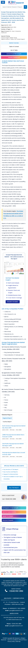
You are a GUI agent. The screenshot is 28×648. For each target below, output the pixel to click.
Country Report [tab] (7, 421)
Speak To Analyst (8, 516)
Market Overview (14, 43)
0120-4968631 (21, 608)
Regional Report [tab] (7, 418)
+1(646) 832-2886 (10, 499)
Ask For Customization (9, 512)
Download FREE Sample (14, 54)
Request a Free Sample (11, 508)
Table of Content (14, 46)
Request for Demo (12, 301)
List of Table (14, 50)
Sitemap (18, 641)
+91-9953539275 (11, 608)
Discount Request (8, 520)
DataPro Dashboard (14, 57)
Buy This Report (14, 488)
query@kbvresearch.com (16, 610)
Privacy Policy (11, 641)
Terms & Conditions (12, 640)
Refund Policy (22, 640)
